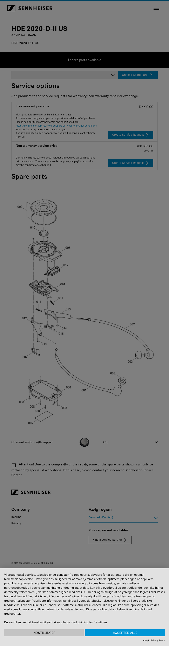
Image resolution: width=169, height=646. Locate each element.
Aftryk (146, 640)
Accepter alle (125, 633)
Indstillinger (44, 633)
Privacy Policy (158, 640)
